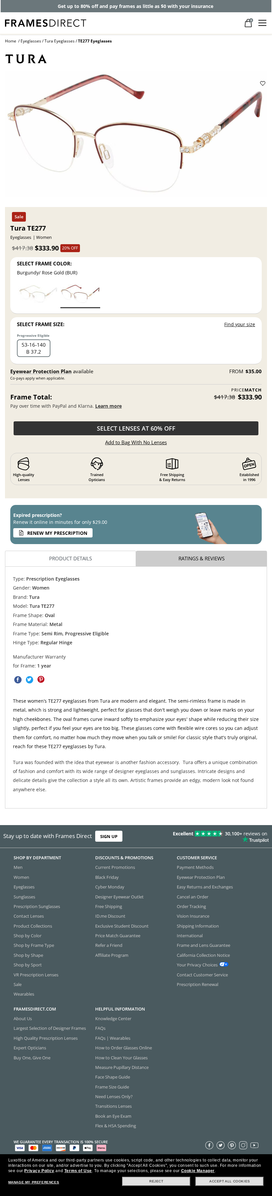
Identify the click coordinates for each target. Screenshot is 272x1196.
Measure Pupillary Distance (122, 1067)
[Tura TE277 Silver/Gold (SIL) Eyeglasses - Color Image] (38, 295)
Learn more (108, 406)
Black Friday (107, 877)
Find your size (239, 324)
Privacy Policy (39, 1170)
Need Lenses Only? (114, 1096)
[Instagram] (243, 1145)
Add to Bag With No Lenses (136, 442)
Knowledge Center (113, 1018)
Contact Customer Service (202, 974)
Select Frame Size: (40, 324)
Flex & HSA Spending (115, 1126)
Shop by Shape (28, 955)
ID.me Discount (110, 916)
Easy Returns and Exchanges (205, 887)
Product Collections (33, 926)
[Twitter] (221, 1145)
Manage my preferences (33, 1182)
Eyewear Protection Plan (41, 371)
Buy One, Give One (32, 1057)
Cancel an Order (192, 896)
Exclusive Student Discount (122, 926)
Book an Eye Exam (113, 1116)
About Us (23, 1018)
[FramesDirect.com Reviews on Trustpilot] (213, 836)
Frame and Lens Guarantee (203, 945)
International (190, 936)
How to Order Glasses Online (123, 1048)
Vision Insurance (193, 916)
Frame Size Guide (112, 1087)
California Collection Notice (203, 955)
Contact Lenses (29, 916)
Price (246, 390)
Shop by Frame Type (34, 945)
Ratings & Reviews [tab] (201, 558)
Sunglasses (24, 896)
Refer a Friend (108, 945)
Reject (156, 1181)
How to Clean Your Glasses (121, 1057)
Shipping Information (198, 926)
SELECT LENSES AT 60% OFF (136, 428)
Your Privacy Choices (197, 965)
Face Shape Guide (112, 1077)
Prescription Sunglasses (37, 906)
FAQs (100, 1028)
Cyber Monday (109, 887)
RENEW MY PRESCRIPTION (57, 533)
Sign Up (108, 836)
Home (10, 41)
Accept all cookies (229, 1181)
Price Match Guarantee (117, 936)
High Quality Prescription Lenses (46, 1038)
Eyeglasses (31, 41)
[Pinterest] (232, 1145)
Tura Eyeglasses (59, 41)
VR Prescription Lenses (36, 974)
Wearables (24, 994)
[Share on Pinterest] (41, 679)
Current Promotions (115, 867)
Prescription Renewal (197, 984)
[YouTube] (254, 1145)
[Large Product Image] (135, 136)
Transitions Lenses (113, 1106)
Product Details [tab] (70, 558)
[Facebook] (209, 1145)
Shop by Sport (28, 965)
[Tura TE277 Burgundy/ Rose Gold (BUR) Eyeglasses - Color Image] (80, 295)
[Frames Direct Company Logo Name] (45, 22)
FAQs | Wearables (112, 1038)
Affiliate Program (111, 955)
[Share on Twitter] (29, 679)
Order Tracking (191, 906)
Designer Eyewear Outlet (119, 896)
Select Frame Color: (44, 263)
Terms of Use (78, 1170)
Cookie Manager (198, 1170)
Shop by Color (27, 936)
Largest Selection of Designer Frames (50, 1028)
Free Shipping (108, 906)
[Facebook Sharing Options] (18, 679)
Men (18, 867)
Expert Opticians (30, 1048)
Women (21, 877)
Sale (18, 984)
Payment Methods (195, 867)
